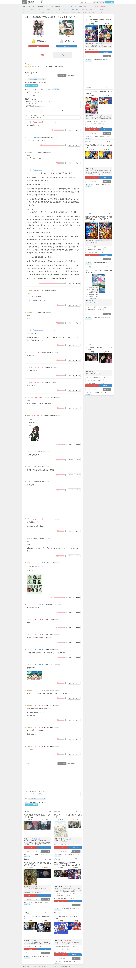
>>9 (28, 400)
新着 (85, 6)
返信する (71, 130)
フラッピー (36, 12)
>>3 (28, 155)
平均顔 (96, 6)
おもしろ (65, 6)
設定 (101, 12)
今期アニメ (32, 9)
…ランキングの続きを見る (92, 298)
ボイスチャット (84, 9)
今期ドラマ (40, 9)
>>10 (30, 419)
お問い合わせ (37, 966)
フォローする (56, 89)
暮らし (47, 6)
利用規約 (44, 966)
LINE (70, 111)
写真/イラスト (66, 9)
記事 (60, 9)
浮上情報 (29, 12)
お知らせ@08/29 (92, 12)
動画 (73, 9)
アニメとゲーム (73, 6)
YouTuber (54, 9)
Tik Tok (55, 111)
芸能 (29, 6)
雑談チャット (92, 9)
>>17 (28, 541)
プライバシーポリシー (53, 966)
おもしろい (38, 46)
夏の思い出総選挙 (65, 12)
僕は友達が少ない (32, 79)
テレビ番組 (47, 9)
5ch (43, 111)
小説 (77, 9)
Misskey (28, 111)
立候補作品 (73, 12)
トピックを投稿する (32, 85)
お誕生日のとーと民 (82, 12)
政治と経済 (40, 6)
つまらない (66, 46)
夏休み (57, 12)
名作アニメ (25, 9)
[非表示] (51, 89)
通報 (55, 122)
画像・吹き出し (71, 75)
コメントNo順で (31, 117)
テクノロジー (58, 6)
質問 (24, 12)
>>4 (28, 293)
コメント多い (103, 6)
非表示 (58, 122)
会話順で (39, 117)
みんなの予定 (50, 12)
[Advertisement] (53, 506)
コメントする (62, 75)
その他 (80, 6)
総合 (24, 6)
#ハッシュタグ (101, 9)
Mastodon (34, 111)
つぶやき (108, 9)
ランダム (90, 6)
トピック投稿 (109, 2)
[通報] (47, 89)
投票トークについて (28, 966)
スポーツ (34, 6)
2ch (39, 111)
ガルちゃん (49, 111)
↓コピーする (33, 99)
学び (52, 6)
